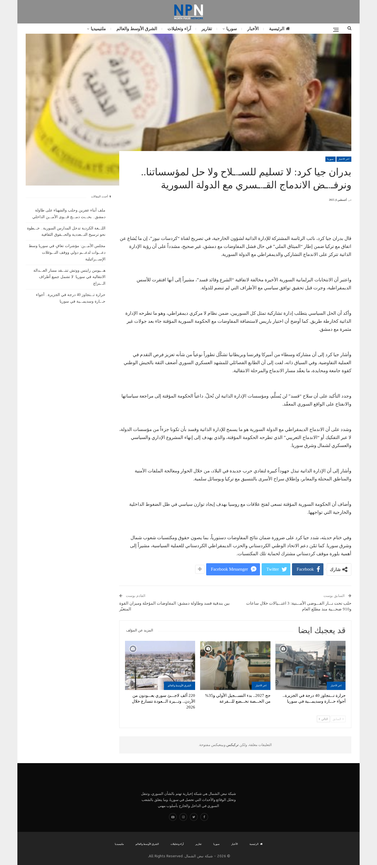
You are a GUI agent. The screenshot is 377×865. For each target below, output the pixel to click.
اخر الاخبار (343, 159)
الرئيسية (276, 28)
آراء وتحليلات (179, 28)
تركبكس (232, 745)
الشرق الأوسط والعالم (136, 28)
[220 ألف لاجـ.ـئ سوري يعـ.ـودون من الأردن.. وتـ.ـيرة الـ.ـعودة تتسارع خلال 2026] (160, 665)
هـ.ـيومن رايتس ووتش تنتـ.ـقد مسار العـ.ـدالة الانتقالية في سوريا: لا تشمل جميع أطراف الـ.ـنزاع (69, 277)
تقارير (206, 28)
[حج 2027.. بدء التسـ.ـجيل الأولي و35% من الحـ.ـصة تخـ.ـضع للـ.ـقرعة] (235, 665)
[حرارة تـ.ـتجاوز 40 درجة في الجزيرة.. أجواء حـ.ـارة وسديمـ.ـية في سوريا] (310, 665)
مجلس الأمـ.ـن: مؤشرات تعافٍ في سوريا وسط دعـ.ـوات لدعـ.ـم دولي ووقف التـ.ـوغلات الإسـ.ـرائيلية (67, 252)
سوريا (231, 28)
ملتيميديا (98, 28)
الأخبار (253, 28)
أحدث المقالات (100, 196)
